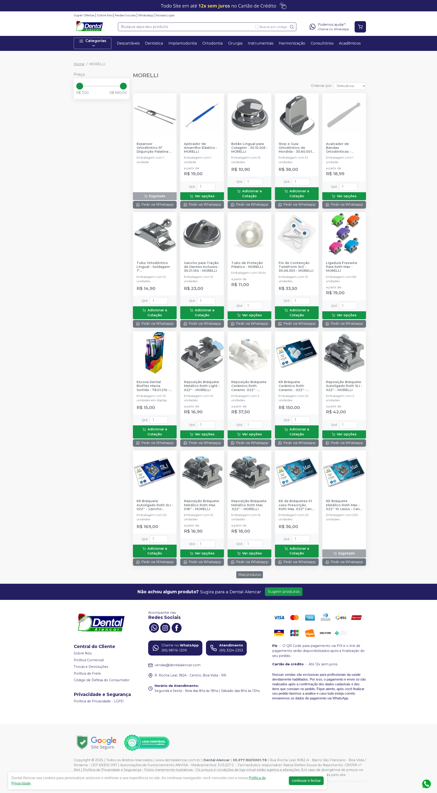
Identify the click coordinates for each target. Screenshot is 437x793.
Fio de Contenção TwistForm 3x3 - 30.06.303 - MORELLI (296, 267)
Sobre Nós (105, 15)
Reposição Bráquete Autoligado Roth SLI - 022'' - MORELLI (344, 386)
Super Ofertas (84, 15)
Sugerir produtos (284, 591)
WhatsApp (146, 15)
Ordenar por (321, 86)
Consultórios (322, 43)
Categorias (95, 41)
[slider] (79, 86)
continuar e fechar (306, 781)
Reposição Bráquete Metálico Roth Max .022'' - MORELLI (249, 505)
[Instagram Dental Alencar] (165, 627)
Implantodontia (182, 43)
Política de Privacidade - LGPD (99, 701)
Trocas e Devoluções (91, 667)
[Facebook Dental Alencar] (176, 627)
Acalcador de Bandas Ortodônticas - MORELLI (338, 148)
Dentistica (154, 43)
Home (79, 64)
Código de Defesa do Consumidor (102, 680)
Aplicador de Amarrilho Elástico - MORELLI (200, 148)
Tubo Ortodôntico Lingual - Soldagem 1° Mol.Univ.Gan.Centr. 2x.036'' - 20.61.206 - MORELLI (154, 267)
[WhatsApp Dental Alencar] (154, 627)
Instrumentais (260, 43)
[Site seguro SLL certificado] (96, 743)
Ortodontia (212, 43)
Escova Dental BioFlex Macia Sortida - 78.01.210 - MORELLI (153, 386)
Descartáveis (128, 43)
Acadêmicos (350, 43)
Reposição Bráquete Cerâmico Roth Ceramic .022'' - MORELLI (249, 386)
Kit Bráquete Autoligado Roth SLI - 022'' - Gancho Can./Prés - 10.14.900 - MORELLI (155, 505)
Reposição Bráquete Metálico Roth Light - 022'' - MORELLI (202, 386)
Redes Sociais (125, 15)
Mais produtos (249, 575)
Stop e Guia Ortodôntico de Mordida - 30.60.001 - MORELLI (296, 148)
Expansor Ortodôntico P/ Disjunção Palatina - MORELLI (154, 148)
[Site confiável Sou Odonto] (146, 742)
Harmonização (292, 43)
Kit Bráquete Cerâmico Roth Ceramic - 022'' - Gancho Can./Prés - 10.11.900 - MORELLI (295, 386)
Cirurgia (235, 43)
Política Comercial (89, 660)
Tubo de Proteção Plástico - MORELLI (247, 265)
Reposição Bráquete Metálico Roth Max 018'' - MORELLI (201, 505)
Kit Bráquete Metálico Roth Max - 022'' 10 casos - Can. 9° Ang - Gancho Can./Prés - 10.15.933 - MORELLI (343, 505)
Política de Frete (87, 673)
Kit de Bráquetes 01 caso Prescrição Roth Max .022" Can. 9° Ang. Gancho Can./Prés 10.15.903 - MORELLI (296, 505)
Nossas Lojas (165, 15)
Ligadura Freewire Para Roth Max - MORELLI (341, 267)
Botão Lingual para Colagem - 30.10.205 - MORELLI (249, 148)
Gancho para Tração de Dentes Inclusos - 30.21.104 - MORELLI (201, 267)
